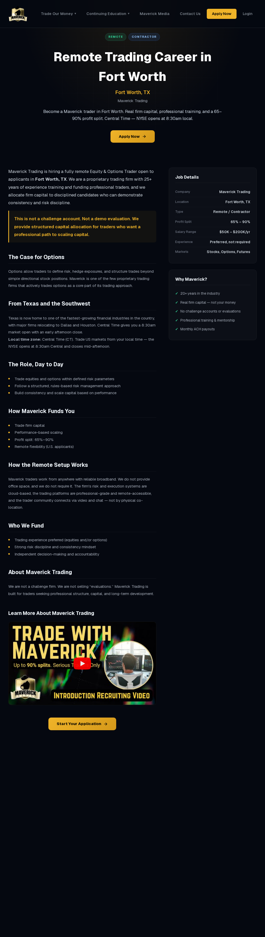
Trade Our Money (58, 13)
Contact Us (190, 13)
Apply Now (221, 13)
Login (248, 13)
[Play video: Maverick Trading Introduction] (82, 663)
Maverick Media (155, 13)
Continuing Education (107, 13)
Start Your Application (79, 723)
